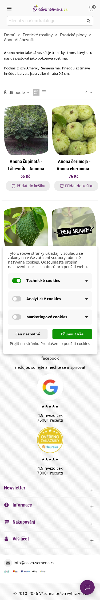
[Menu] (9, 8)
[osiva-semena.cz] (50, 8)
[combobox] (45, 20)
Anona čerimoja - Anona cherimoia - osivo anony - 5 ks (74, 169)
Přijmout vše (72, 334)
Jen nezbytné (27, 334)
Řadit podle (15, 92)
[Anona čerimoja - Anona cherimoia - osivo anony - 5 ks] (74, 130)
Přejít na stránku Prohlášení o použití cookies (50, 343)
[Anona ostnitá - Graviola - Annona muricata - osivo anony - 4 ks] (26, 232)
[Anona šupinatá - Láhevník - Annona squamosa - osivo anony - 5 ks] (26, 130)
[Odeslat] (88, 20)
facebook (50, 358)
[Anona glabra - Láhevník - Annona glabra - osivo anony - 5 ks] (74, 232)
